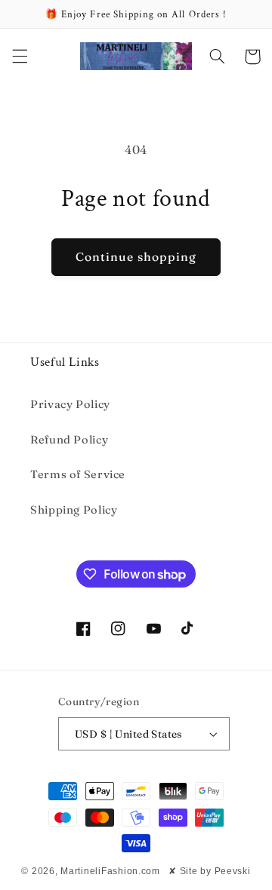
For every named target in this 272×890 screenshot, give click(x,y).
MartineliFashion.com (110, 871)
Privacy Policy (70, 404)
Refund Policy (69, 440)
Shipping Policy (73, 510)
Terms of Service (77, 474)
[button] (19, 56)
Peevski (233, 871)
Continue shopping (136, 257)
